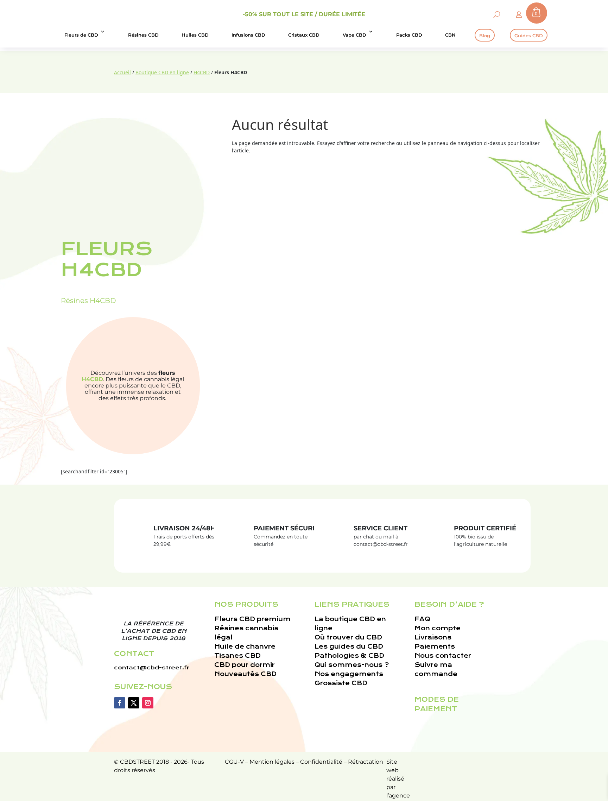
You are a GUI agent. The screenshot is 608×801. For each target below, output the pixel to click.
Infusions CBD (248, 35)
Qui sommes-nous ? (352, 665)
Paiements (434, 646)
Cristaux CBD (303, 35)
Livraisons (432, 637)
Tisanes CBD (237, 656)
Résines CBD (143, 35)
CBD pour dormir (244, 665)
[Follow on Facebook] (119, 702)
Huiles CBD (195, 35)
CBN (450, 35)
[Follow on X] (133, 702)
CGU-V (234, 761)
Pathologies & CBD (349, 656)
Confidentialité (321, 761)
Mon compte (437, 628)
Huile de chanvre (245, 646)
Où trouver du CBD (348, 637)
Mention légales (271, 761)
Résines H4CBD (88, 300)
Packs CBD (409, 35)
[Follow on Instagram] (147, 702)
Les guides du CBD (349, 646)
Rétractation (365, 761)
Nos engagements (349, 674)
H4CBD (202, 72)
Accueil (122, 72)
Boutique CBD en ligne (162, 72)
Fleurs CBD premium (252, 619)
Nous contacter (442, 656)
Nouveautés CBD (245, 674)
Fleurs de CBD (81, 35)
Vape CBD (354, 35)
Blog (484, 35)
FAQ (422, 619)
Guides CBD (528, 35)
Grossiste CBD (341, 683)
